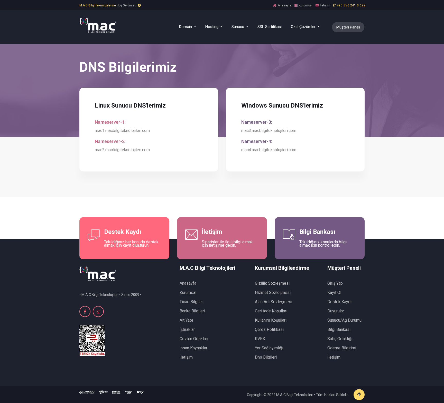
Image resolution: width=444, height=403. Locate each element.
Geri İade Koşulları (271, 311)
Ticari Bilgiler (191, 301)
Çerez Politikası (269, 329)
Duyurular (335, 311)
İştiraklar (187, 329)
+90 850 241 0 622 (351, 5)
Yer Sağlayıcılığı (269, 348)
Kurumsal (305, 5)
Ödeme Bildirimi (341, 348)
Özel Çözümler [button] (304, 26)
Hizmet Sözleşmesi (273, 292)
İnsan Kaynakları (194, 348)
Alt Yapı (186, 320)
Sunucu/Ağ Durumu (344, 320)
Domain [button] (186, 26)
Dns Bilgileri (266, 357)
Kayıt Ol (334, 292)
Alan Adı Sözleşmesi (273, 301)
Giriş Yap (335, 283)
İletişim (325, 5)
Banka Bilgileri (192, 311)
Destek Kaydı (339, 301)
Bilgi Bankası (338, 329)
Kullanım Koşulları (270, 320)
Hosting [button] (212, 26)
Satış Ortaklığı (339, 338)
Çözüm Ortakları (194, 338)
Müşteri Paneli (348, 27)
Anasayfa (284, 5)
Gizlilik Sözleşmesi (272, 283)
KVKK (260, 338)
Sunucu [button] (238, 26)
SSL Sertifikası (269, 26)
